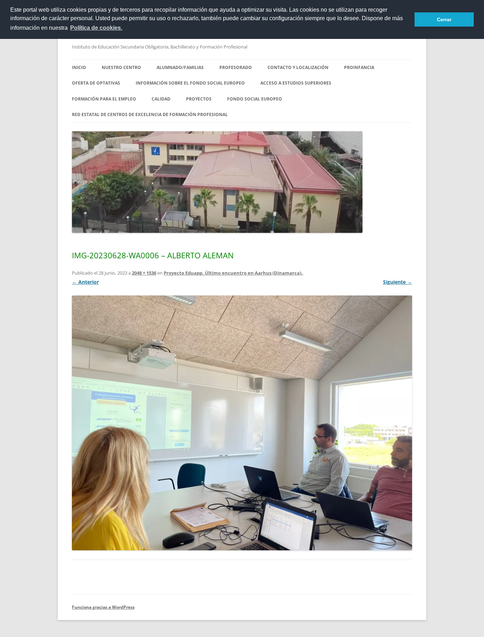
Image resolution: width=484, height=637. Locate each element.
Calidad (161, 99)
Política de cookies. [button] (96, 28)
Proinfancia (359, 67)
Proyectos (199, 99)
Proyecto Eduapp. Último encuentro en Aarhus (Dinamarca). (233, 273)
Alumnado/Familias (180, 67)
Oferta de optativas (96, 83)
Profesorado (235, 67)
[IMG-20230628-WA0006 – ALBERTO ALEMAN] (242, 422)
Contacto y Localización (298, 67)
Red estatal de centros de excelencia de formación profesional (150, 114)
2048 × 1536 (144, 273)
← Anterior (85, 282)
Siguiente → (397, 282)
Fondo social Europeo (254, 99)
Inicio (79, 67)
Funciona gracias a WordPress (103, 607)
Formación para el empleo (104, 99)
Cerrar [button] (444, 19)
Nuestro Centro (121, 67)
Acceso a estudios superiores (295, 83)
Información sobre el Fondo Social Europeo (190, 83)
